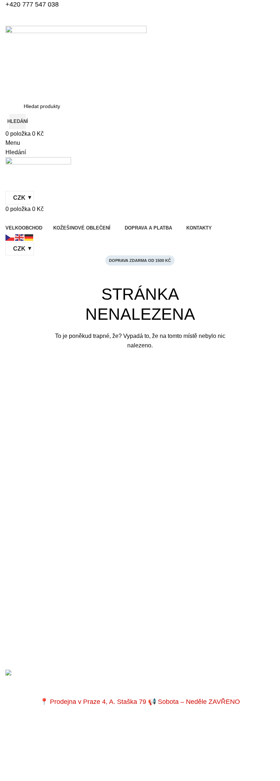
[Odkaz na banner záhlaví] (140, 390)
